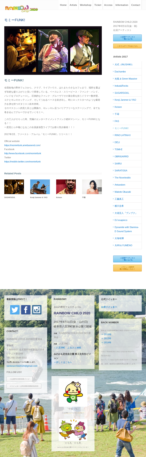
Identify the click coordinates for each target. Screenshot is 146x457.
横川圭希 (119, 206)
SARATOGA (121, 170)
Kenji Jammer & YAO (38, 197)
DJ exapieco (121, 220)
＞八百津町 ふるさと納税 (67, 347)
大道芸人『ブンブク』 (126, 213)
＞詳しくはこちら (63, 362)
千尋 (84, 197)
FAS (117, 121)
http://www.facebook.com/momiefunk (22, 153)
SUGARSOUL (9, 197)
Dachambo (120, 71)
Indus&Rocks (121, 86)
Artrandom (120, 185)
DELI (117, 142)
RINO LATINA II (122, 135)
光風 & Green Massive (126, 79)
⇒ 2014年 (106, 342)
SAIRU (118, 163)
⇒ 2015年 (106, 338)
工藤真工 (119, 199)
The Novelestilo (123, 177)
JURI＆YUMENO (123, 245)
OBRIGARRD (122, 156)
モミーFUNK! (121, 128)
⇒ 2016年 (106, 334)
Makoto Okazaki (123, 192)
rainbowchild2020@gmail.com (22, 366)
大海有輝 (119, 238)
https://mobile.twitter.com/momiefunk (22, 161)
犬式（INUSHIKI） (124, 64)
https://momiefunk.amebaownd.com (22, 145)
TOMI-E (118, 149)
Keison (59, 197)
